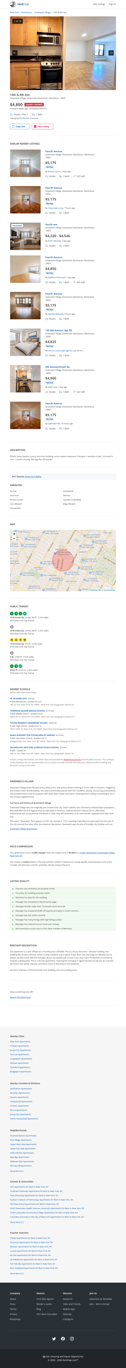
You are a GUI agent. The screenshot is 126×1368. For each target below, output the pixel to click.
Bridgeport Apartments (20, 1071)
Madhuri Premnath (57, 277)
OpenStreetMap (109, 590)
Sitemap (67, 1314)
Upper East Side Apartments (23, 1148)
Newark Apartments (19, 1063)
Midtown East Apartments (22, 1161)
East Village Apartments (21, 1140)
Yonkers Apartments (19, 1045)
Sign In (112, 4)
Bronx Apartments (18, 1110)
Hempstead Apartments (21, 1101)
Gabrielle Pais (54, 423)
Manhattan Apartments (21, 1088)
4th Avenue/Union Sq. (57, 366)
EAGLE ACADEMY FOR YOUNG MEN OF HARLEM (32, 735)
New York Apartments (20, 1041)
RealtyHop (15, 1319)
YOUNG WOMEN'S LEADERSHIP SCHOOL (29, 722)
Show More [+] (16, 1171)
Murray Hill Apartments (21, 1165)
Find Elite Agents (45, 1298)
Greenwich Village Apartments (23, 828)
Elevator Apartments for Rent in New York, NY (31, 1246)
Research (68, 1298)
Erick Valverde (54, 240)
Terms (13, 1309)
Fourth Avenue (53, 151)
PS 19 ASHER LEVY (18, 698)
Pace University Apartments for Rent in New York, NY (34, 1195)
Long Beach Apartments (21, 1058)
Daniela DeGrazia (55, 314)
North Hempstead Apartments (24, 1118)
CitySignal (68, 1319)
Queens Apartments (19, 1097)
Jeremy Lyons (54, 171)
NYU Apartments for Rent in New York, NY (29, 1186)
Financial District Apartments (23, 1135)
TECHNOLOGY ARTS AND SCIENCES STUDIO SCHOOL (34, 747)
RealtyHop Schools (72, 759)
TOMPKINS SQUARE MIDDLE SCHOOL (27, 710)
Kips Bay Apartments (19, 1157)
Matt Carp (52, 387)
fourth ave (51, 224)
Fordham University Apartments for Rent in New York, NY (36, 1191)
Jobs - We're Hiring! (99, 1304)
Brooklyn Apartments (20, 1092)
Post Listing (99, 4)
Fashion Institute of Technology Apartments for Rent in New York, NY (41, 1199)
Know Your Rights (33, 476)
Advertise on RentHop (101, 1298)
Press (13, 1304)
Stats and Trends (72, 1304)
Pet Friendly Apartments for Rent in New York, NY (32, 1263)
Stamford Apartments (20, 1067)
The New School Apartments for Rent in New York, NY (34, 1204)
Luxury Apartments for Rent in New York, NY (30, 1251)
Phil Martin (24, 118)
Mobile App (69, 1309)
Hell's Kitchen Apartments (22, 1152)
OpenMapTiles (95, 590)
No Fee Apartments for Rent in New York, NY (30, 1255)
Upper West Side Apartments (23, 1144)
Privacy (13, 1314)
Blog (39, 1309)
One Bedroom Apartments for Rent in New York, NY (33, 1259)
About (13, 1298)
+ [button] (14, 534)
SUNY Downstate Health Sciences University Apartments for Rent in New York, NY (47, 1208)
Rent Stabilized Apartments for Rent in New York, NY (34, 1268)
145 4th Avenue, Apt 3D (58, 330)
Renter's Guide (44, 1304)
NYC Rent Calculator (47, 1314)
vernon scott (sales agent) (60, 350)
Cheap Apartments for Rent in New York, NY (30, 1238)
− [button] (14, 538)
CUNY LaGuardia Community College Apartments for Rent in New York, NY (44, 1212)
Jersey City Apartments (20, 1050)
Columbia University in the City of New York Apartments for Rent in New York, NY (47, 1216)
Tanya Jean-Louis (55, 208)
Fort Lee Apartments (19, 1054)
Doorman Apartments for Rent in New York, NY (31, 1242)
